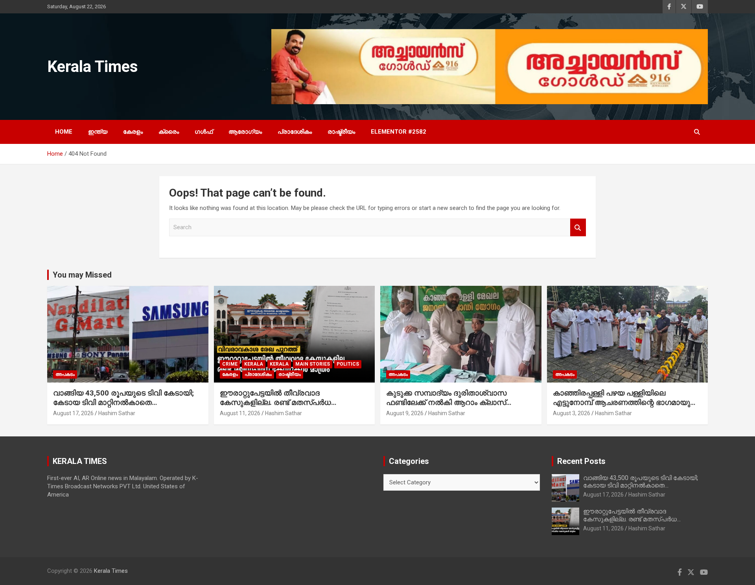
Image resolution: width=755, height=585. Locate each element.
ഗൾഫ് (204, 131)
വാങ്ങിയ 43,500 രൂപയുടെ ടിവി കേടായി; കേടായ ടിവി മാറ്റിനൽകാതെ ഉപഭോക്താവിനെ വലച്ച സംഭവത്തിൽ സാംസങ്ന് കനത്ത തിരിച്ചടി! (123, 407)
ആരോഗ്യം (245, 131)
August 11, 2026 (240, 413)
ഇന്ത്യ (97, 131)
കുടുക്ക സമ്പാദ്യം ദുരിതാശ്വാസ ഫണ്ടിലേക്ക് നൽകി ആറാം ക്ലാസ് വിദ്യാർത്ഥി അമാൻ (446, 402)
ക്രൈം (168, 131)
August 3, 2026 (571, 413)
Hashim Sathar (116, 413)
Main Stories (312, 364)
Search (578, 227)
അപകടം (65, 374)
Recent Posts (581, 461)
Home (63, 131)
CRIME (230, 364)
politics (348, 364)
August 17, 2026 (73, 413)
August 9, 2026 (405, 413)
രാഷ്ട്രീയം (341, 131)
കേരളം (133, 131)
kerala (253, 364)
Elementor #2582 (398, 131)
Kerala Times (92, 66)
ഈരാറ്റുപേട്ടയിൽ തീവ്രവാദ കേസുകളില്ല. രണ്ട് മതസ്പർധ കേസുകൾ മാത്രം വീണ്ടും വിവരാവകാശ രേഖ (291, 407)
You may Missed (82, 275)
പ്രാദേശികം (295, 131)
